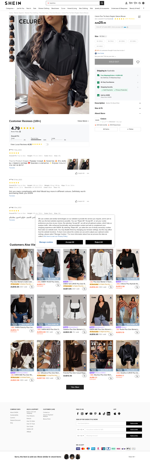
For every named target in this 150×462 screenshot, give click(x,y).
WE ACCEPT (80, 445)
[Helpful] (76, 173)
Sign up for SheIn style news (87, 419)
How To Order (31, 421)
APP (114, 409)
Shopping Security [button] (107, 87)
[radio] (100, 41)
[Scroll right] (143, 8)
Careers (12, 417)
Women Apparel (19, 13)
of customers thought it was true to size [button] (110, 50)
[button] (139, 3)
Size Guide (30, 426)
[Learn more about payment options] (127, 27)
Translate (12, 168)
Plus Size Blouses (55, 13)
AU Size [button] (102, 36)
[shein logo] (13, 3)
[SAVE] (138, 62)
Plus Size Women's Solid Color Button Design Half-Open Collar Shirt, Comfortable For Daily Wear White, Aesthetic (22, 282)
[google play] (119, 414)
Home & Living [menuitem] (72, 8)
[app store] (115, 414)
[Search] (102, 3)
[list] (93, 413)
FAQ (11, 423)
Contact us (46, 412)
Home (11, 13)
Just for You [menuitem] (20, 8)
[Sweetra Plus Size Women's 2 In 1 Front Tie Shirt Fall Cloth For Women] (75, 310)
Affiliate (29, 432)
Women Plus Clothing (31, 13)
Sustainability (14, 415)
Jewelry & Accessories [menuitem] (102, 8)
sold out (114, 62)
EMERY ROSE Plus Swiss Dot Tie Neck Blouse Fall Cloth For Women (48, 282)
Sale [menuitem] (34, 8)
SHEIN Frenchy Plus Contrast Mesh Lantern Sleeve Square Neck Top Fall (22, 327)
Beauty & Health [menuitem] (135, 8)
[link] (131, 3)
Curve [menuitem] (63, 8)
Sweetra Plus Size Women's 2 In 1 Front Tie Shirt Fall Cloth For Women (75, 329)
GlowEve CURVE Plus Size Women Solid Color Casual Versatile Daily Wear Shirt (127, 373)
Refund (29, 418)
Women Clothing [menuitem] (43, 8)
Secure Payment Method (48, 415)
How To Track (31, 424)
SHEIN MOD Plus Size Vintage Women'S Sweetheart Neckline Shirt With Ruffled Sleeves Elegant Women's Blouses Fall (48, 329)
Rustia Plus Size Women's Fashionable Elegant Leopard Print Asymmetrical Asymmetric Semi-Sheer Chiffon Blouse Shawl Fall (127, 329)
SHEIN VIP (30, 429)
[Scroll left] (141, 8)
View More (75, 387)
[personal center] (126, 3)
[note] (48, 278)
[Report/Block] (88, 173)
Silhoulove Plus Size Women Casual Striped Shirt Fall (48, 373)
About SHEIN (14, 412)
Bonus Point (46, 419)
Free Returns (30, 416)
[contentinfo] (109, 448)
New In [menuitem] (28, 8)
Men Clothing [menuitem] (83, 8)
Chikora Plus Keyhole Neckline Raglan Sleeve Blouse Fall (127, 284)
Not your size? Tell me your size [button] (105, 56)
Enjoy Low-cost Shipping (31, 412)
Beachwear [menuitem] (55, 8)
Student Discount (15, 420)
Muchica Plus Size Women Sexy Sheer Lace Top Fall (101, 375)
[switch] (47, 144)
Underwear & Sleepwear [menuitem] (119, 8)
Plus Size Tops (43, 13)
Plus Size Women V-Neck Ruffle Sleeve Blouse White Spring (101, 282)
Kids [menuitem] (91, 8)
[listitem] (22, 270)
